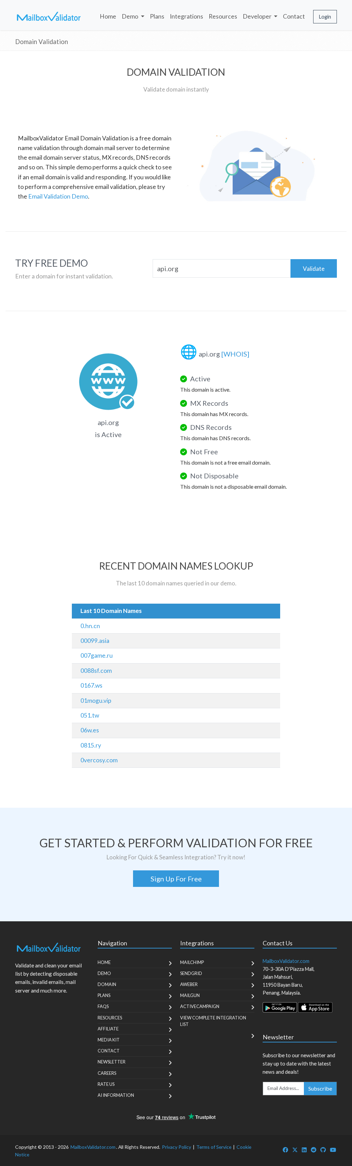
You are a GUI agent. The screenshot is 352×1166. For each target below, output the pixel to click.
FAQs (103, 1006)
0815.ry (90, 745)
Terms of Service (213, 1147)
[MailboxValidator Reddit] (313, 1149)
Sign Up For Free (176, 878)
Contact (294, 16)
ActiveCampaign (199, 1006)
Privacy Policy (176, 1147)
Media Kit (109, 1039)
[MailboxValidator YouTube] (333, 1149)
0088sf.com (96, 670)
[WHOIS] (235, 354)
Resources (223, 16)
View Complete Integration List (213, 1021)
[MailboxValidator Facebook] (285, 1149)
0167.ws (91, 685)
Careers (107, 1073)
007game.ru (96, 655)
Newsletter (111, 1061)
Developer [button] (258, 16)
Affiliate (108, 1028)
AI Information (116, 1095)
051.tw (89, 715)
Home (108, 16)
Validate (313, 268)
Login (325, 17)
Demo (104, 973)
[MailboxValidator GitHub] (323, 1149)
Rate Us (106, 1084)
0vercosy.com (99, 760)
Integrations (186, 16)
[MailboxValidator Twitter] (295, 1149)
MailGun (190, 995)
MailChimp (192, 962)
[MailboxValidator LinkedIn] (304, 1149)
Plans (157, 16)
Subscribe (320, 1088)
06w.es (89, 730)
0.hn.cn (90, 625)
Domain (107, 984)
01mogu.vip (95, 700)
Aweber (189, 984)
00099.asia (94, 640)
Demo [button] (130, 16)
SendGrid (191, 973)
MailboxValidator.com (93, 1147)
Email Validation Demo (58, 196)
